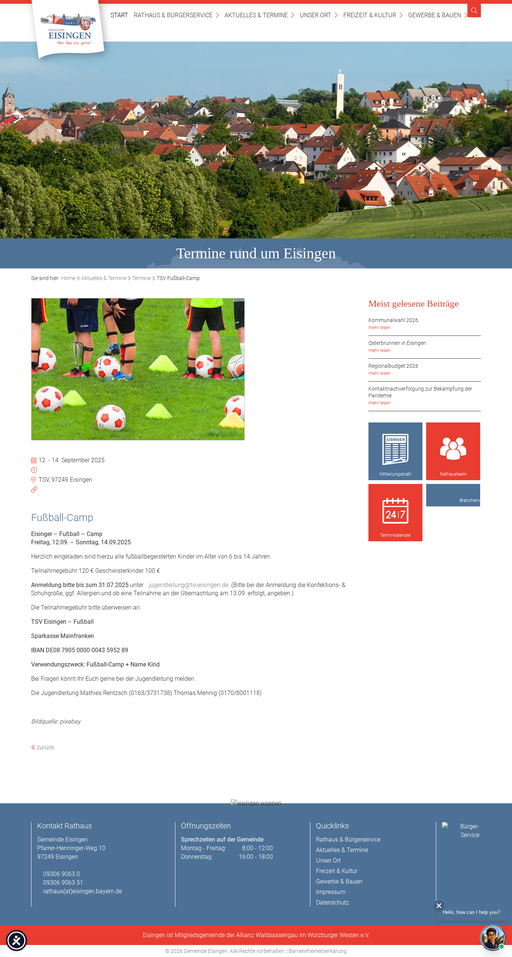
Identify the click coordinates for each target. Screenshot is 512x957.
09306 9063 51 (63, 882)
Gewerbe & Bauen (437, 15)
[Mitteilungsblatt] (395, 449)
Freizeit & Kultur (373, 15)
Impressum (331, 892)
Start (119, 15)
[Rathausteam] (453, 449)
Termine (141, 278)
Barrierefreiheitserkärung (318, 951)
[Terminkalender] (395, 511)
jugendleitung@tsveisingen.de (188, 585)
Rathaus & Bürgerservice (176, 15)
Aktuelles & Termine (259, 15)
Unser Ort (319, 15)
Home (68, 278)
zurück (44, 747)
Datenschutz (332, 902)
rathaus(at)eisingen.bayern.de (82, 891)
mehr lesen (379, 327)
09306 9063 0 (61, 874)
